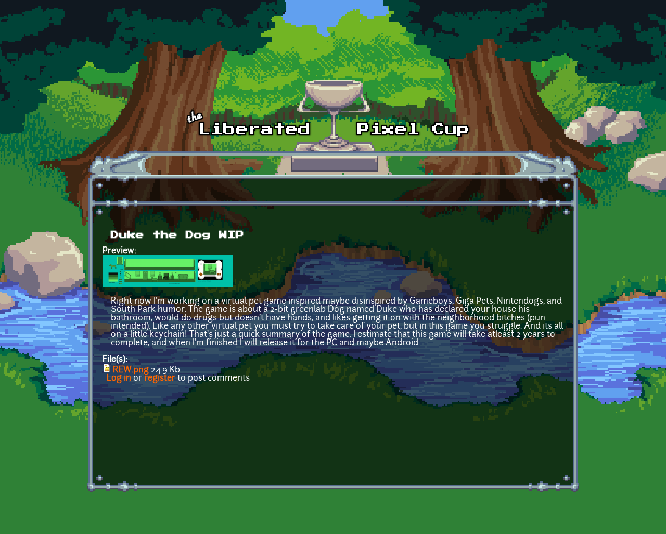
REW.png (131, 370)
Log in (119, 378)
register (159, 378)
